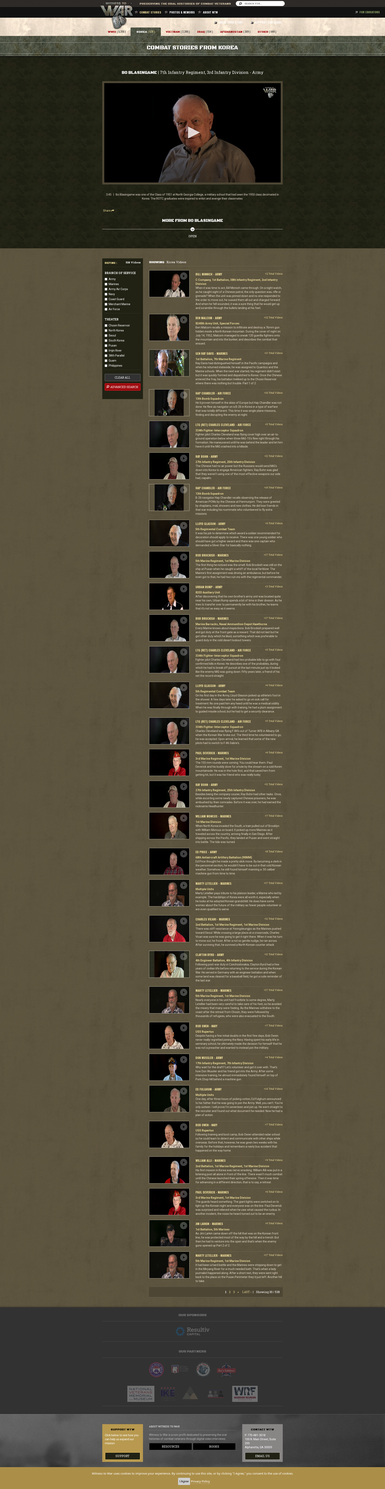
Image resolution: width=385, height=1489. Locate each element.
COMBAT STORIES (150, 12)
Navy (112, 294)
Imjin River (115, 350)
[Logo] (270, 92)
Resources (170, 1446)
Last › (246, 1292)
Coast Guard (116, 299)
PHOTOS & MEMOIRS (182, 12)
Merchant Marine (119, 304)
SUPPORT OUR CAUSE (268, 22)
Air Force (114, 309)
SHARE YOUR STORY (230, 22)
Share (107, 210)
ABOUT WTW (210, 12)
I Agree (184, 1481)
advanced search (124, 387)
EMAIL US (262, 1456)
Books (214, 1446)
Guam (112, 360)
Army (112, 279)
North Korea (116, 330)
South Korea (116, 340)
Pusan (113, 345)
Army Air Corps (118, 289)
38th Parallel (117, 355)
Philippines (115, 365)
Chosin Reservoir (119, 325)
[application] (192, 132)
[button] (192, 132)
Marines (114, 284)
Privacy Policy (200, 1481)
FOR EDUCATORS (370, 12)
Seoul (112, 335)
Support (123, 1456)
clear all (122, 377)
